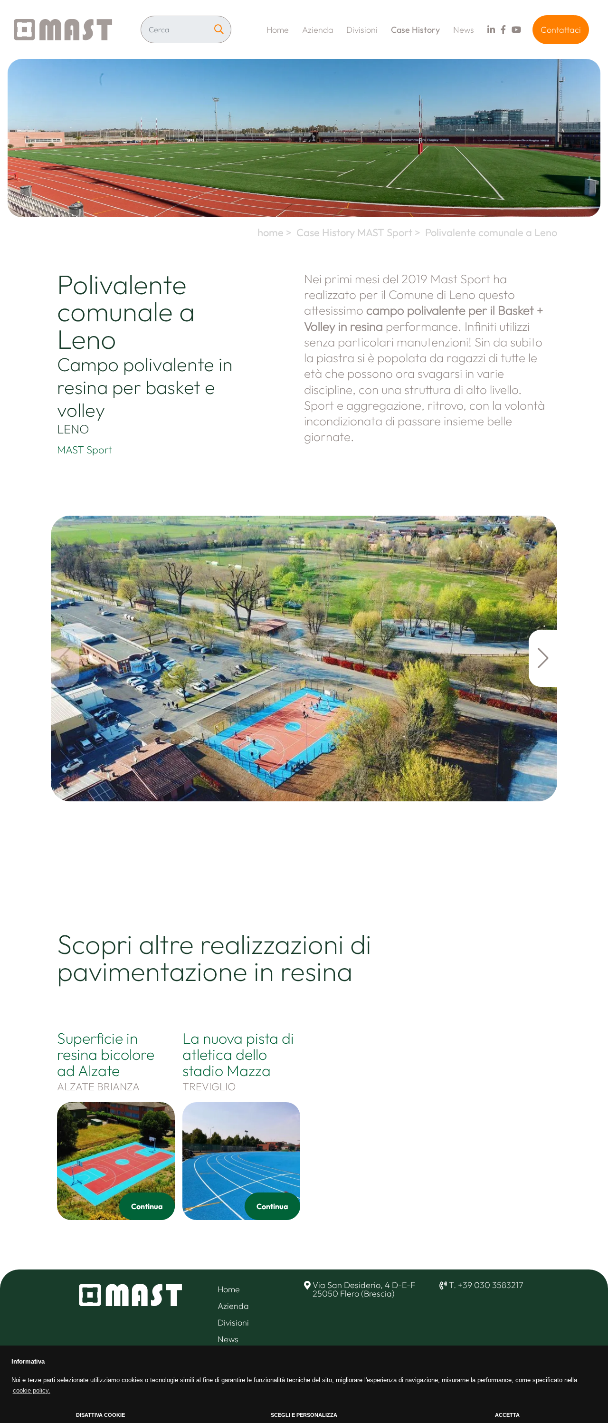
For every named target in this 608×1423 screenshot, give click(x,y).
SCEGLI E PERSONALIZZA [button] (304, 1415)
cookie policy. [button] (31, 1390)
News (463, 29)
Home (277, 29)
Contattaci (561, 29)
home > (275, 232)
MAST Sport (84, 449)
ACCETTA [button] (507, 1415)
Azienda (317, 29)
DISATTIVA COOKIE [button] (100, 1415)
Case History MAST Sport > (359, 232)
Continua (147, 1206)
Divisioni (362, 29)
